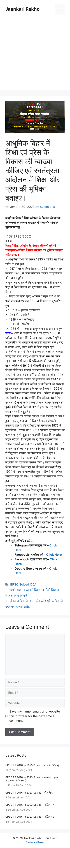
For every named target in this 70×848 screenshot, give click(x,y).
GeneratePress (35, 842)
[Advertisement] (35, 55)
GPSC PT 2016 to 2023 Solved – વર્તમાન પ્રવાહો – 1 (34, 765)
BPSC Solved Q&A (23, 584)
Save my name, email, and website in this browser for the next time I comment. (36, 716)
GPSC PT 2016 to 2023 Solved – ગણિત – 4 (30, 804)
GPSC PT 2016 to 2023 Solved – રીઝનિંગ (29, 792)
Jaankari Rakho (22, 9)
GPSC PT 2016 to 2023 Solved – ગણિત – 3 (30, 816)
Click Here (54, 554)
